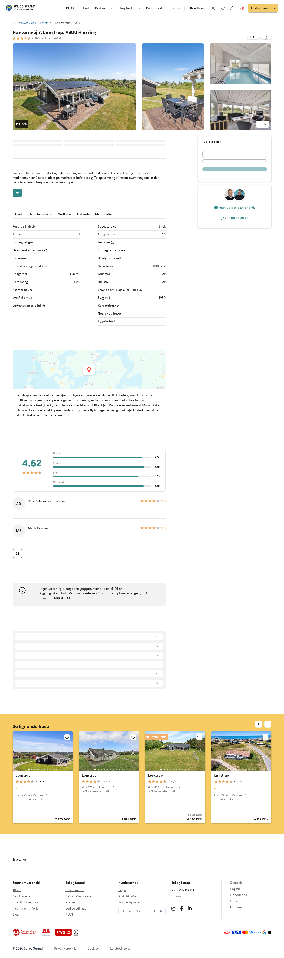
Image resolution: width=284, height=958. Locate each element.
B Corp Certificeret (79, 896)
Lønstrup (45, 23)
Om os (175, 8)
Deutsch (236, 883)
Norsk (234, 901)
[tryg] (64, 935)
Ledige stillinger (76, 909)
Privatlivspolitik (65, 948)
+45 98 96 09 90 (237, 218)
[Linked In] (190, 908)
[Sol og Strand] (20, 8)
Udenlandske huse (25, 902)
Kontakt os (178, 896)
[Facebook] (181, 908)
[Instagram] (173, 908)
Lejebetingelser (121, 948)
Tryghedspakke (129, 902)
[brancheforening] (26, 935)
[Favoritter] (223, 8)
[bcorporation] (77, 935)
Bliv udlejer (196, 8)
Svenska (236, 907)
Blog (16, 914)
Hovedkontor (74, 890)
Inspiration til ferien (26, 909)
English (235, 889)
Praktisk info (127, 896)
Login (122, 890)
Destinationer (104, 8)
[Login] (232, 8)
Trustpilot (19, 860)
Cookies (93, 948)
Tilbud (84, 8)
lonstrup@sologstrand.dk (237, 208)
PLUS (70, 8)
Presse (70, 902)
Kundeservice (155, 8)
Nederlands (238, 895)
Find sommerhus (263, 8)
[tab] (29, 769)
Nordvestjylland (26, 23)
